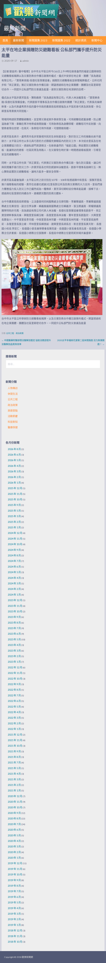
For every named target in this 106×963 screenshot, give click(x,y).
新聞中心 (96, 40)
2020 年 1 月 (14, 857)
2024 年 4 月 (14, 577)
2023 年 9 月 (14, 616)
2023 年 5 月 (14, 639)
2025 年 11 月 (15, 493)
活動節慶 (13, 416)
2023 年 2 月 (14, 656)
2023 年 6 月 (14, 633)
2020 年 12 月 (15, 796)
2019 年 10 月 (15, 874)
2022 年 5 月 (14, 706)
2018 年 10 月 (15, 941)
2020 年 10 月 (15, 807)
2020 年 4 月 (14, 840)
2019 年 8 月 (14, 885)
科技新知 (13, 421)
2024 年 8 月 (14, 555)
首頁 (5, 40)
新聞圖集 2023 (38, 40)
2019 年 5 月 (14, 902)
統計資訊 (80, 40)
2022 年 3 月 (14, 717)
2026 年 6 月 (14, 454)
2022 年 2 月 (14, 723)
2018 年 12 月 (15, 930)
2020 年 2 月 (14, 852)
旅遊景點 (13, 410)
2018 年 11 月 (15, 936)
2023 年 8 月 (14, 622)
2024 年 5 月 (14, 572)
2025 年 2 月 (14, 521)
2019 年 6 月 (14, 896)
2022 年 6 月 (14, 700)
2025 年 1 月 (14, 527)
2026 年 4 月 (14, 465)
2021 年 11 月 (15, 740)
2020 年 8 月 (14, 818)
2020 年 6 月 (14, 829)
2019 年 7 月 (14, 891)
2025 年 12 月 (15, 488)
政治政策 (20, 333)
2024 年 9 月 (14, 549)
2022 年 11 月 (15, 672)
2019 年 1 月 (14, 924)
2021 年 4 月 (14, 773)
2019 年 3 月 (14, 913)
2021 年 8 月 (14, 756)
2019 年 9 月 (14, 880)
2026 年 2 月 (14, 477)
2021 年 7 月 (14, 762)
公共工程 (10, 333)
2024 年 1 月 (14, 594)
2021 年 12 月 (15, 734)
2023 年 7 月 (14, 628)
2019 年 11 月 (15, 868)
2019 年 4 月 (14, 908)
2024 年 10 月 (15, 544)
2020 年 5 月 (14, 835)
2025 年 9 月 (14, 504)
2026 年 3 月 (14, 471)
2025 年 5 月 (14, 510)
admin (25, 60)
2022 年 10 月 (15, 678)
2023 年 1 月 (14, 661)
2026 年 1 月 (14, 482)
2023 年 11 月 (15, 605)
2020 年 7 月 (14, 824)
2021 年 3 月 (14, 779)
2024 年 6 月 (14, 566)
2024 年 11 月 (15, 538)
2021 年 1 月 (14, 790)
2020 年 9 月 (14, 812)
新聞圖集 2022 (61, 40)
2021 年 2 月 (14, 784)
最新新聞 (18, 40)
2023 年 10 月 (15, 611)
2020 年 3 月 (14, 846)
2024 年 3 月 (14, 583)
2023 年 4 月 (14, 644)
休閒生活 (13, 393)
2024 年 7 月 (14, 560)
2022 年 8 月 (14, 689)
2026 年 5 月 (14, 460)
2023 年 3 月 (14, 650)
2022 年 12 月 (15, 667)
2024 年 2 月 (14, 588)
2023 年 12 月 (15, 600)
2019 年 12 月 (15, 863)
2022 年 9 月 (14, 684)
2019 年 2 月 (14, 919)
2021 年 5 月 (14, 768)
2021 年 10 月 (15, 745)
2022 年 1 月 (14, 728)
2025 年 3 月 (14, 516)
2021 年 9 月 (14, 751)
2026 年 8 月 (14, 449)
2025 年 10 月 (15, 499)
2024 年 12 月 (15, 532)
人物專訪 (13, 388)
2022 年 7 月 (14, 695)
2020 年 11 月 (15, 801)
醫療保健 (13, 427)
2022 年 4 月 (14, 712)
